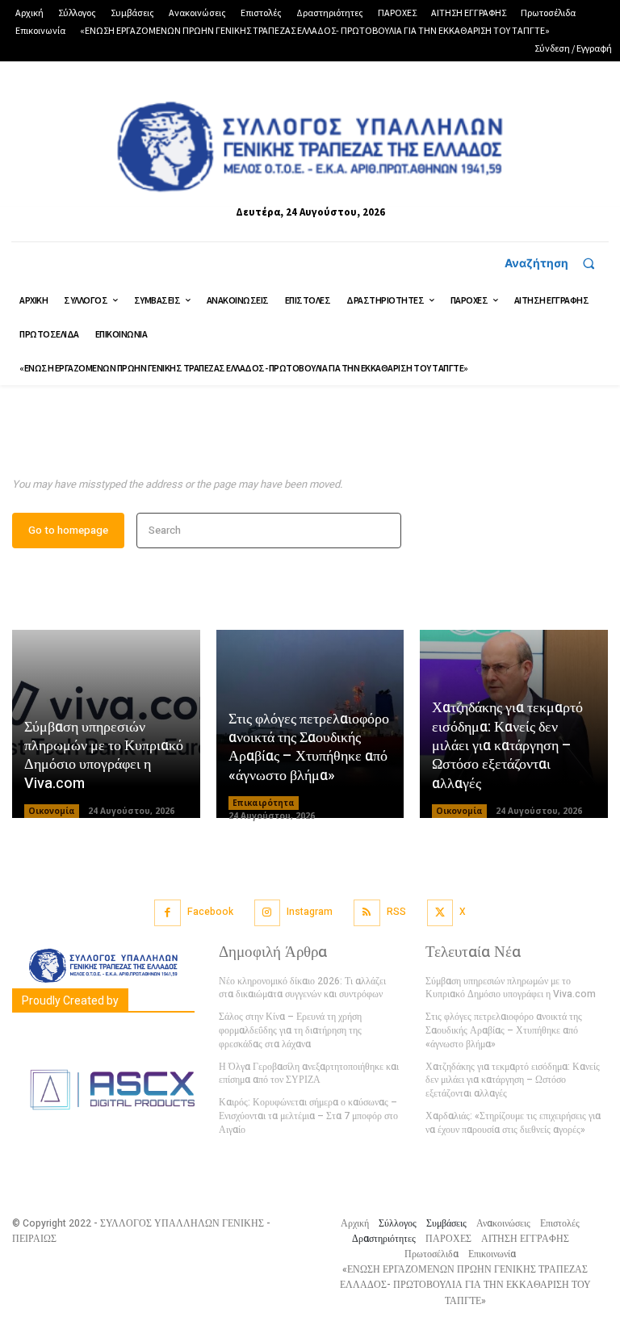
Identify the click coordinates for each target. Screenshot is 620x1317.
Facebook (210, 911)
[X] (440, 913)
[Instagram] (267, 913)
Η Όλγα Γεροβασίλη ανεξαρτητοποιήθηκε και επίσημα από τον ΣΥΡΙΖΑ (309, 1073)
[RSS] (367, 913)
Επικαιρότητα (263, 802)
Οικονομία (51, 810)
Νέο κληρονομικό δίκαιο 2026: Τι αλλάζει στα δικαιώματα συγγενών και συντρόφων (302, 988)
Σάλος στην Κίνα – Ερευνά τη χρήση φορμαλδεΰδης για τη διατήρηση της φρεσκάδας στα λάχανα (290, 1030)
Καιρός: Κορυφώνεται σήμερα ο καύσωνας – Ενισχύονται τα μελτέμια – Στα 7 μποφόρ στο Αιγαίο (308, 1116)
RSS (396, 911)
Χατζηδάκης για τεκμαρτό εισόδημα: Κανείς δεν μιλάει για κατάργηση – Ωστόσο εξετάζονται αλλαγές (507, 746)
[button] (557, 263)
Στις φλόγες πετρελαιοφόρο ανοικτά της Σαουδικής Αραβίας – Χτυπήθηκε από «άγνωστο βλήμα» (308, 747)
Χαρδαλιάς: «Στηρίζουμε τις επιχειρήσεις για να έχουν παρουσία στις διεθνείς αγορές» (513, 1123)
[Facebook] (167, 913)
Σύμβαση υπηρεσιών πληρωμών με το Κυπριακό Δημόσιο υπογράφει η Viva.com (103, 755)
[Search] (384, 531)
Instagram (310, 911)
